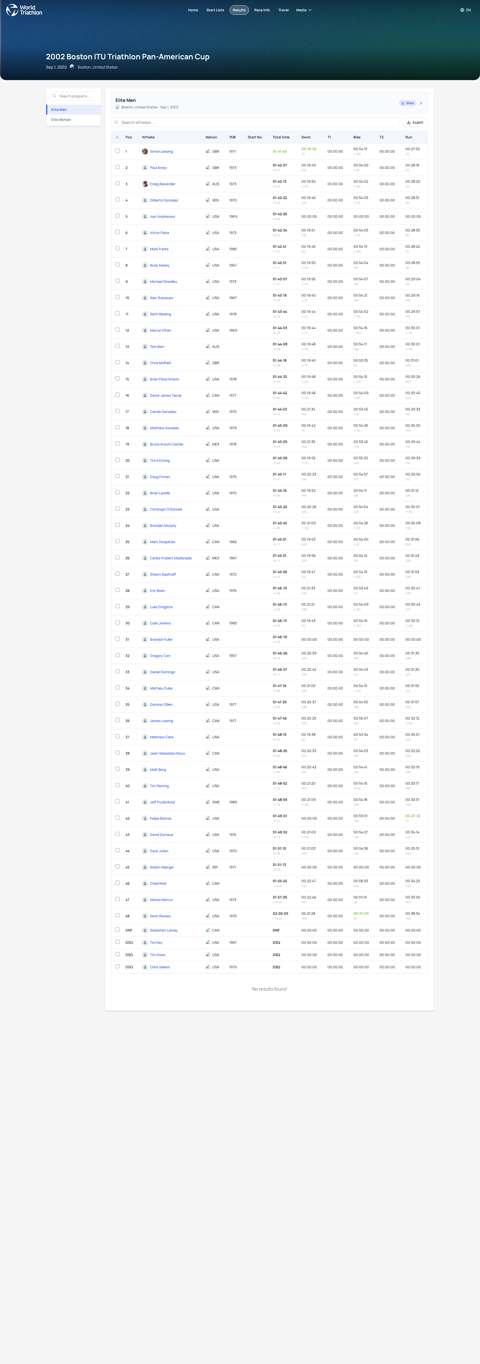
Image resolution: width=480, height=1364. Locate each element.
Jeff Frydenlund (162, 802)
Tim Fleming (159, 785)
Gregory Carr (160, 655)
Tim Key (156, 942)
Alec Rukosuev (161, 297)
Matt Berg (158, 769)
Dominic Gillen (161, 704)
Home (193, 10)
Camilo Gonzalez (163, 411)
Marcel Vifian (160, 330)
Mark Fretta (159, 249)
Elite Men (59, 109)
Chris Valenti (160, 967)
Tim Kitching (160, 460)
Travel (283, 10)
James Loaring (161, 720)
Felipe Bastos (160, 818)
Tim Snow (158, 954)
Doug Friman (160, 476)
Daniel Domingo (162, 671)
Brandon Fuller (161, 639)
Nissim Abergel (162, 867)
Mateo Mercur (161, 899)
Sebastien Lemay (164, 930)
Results (239, 10)
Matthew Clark (162, 737)
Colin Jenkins (160, 623)
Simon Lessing (161, 151)
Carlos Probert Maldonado (171, 558)
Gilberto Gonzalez (164, 200)
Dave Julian (159, 850)
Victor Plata (159, 232)
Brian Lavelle (160, 493)
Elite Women (61, 119)
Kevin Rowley (160, 916)
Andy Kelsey (160, 265)
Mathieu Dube (161, 688)
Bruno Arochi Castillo (166, 444)
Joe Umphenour (162, 216)
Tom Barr (157, 346)
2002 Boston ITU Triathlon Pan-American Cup (128, 56)
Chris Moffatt (160, 362)
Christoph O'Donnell (166, 509)
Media (301, 10)
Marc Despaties (162, 541)
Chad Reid (158, 883)
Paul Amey (158, 167)
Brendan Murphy (163, 525)
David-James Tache (166, 395)
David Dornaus (161, 834)
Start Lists (215, 10)
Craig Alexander (163, 183)
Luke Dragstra (161, 606)
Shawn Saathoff (163, 574)
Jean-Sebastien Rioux (167, 753)
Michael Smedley (163, 281)
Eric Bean (157, 590)
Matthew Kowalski (164, 427)
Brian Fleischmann (164, 379)
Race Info (262, 10)
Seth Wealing (160, 314)
